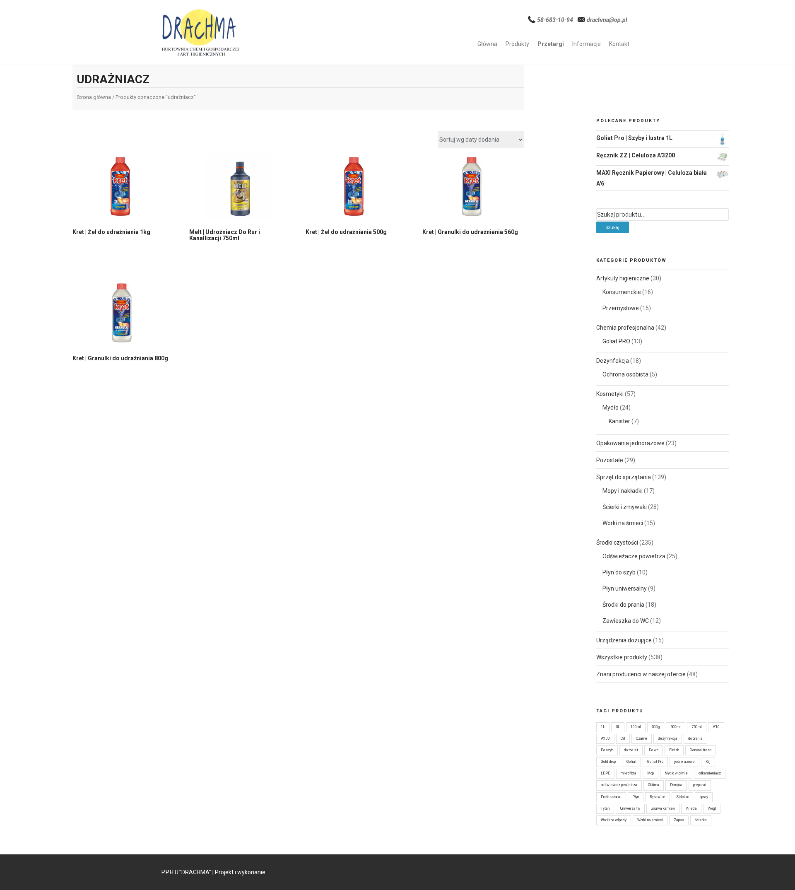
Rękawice (657, 797)
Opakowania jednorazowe (630, 443)
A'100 (605, 738)
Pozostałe (609, 460)
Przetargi (550, 44)
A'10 (716, 727)
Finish (674, 750)
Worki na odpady (613, 820)
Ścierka (701, 820)
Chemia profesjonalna (625, 327)
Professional (611, 797)
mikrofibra (628, 773)
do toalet (631, 750)
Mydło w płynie (676, 773)
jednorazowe (684, 762)
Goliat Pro (655, 762)
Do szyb (607, 750)
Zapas (679, 820)
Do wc (653, 750)
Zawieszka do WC (625, 620)
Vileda (691, 808)
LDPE (605, 773)
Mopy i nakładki (622, 490)
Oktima (653, 785)
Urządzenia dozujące (624, 640)
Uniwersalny (630, 808)
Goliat (631, 762)
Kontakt (619, 44)
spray (703, 797)
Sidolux (682, 797)
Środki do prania (623, 604)
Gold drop (608, 762)
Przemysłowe (620, 308)
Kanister (619, 421)
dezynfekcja (667, 738)
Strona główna (94, 97)
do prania (695, 738)
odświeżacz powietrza (619, 785)
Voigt (712, 808)
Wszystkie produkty (621, 657)
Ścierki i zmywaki (624, 507)
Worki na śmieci (622, 523)
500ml (675, 727)
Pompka (676, 785)
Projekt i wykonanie (240, 872)
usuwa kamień (663, 808)
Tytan (605, 808)
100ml (636, 727)
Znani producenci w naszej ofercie (641, 674)
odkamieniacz (710, 773)
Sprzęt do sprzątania (623, 477)
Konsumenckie (621, 292)
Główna (487, 44)
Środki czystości (617, 542)
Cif (623, 738)
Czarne (641, 738)
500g (656, 727)
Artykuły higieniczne (622, 278)
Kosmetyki (610, 394)
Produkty (517, 44)
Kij (708, 762)
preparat (699, 785)
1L (603, 727)
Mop (650, 773)
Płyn (635, 797)
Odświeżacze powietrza (633, 556)
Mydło (610, 407)
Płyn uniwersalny (624, 588)
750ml (696, 727)
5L (618, 727)
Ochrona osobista (625, 374)
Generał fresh (700, 750)
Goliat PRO (616, 341)
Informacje (586, 44)
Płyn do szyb (619, 572)
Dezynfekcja (612, 360)
